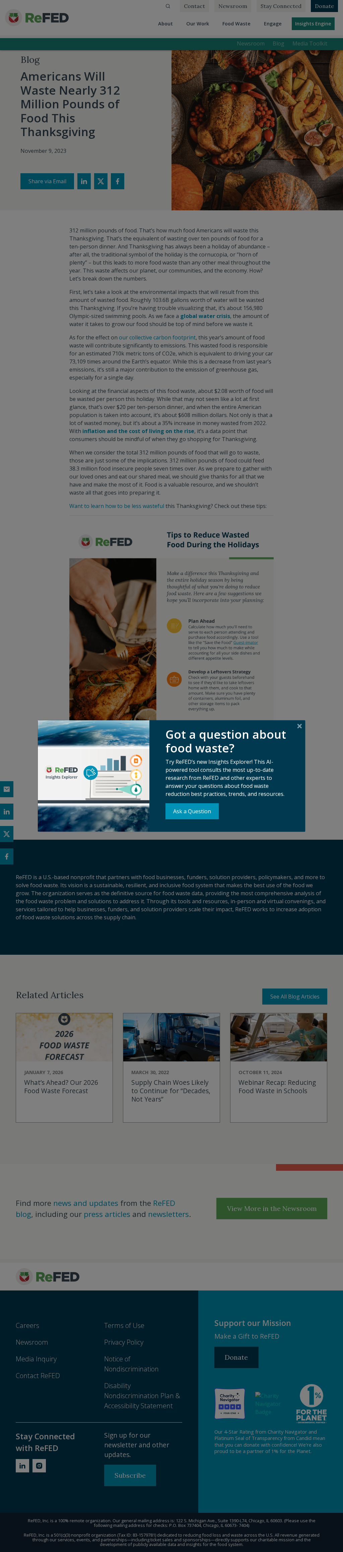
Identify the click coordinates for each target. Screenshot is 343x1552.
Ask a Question (192, 811)
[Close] (299, 726)
